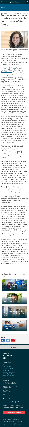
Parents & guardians (8, 374)
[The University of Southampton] (14, 2)
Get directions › (7, 394)
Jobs (20, 424)
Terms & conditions (8, 424)
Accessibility (12, 421)
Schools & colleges (8, 368)
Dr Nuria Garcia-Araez (8, 68)
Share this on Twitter (8, 340)
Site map (6, 421)
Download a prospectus (14, 412)
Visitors (5, 365)
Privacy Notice (20, 421)
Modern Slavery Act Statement (11, 423)
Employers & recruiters (9, 372)
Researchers (6, 370)
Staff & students (7, 366)
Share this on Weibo (13, 340)
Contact (16, 424)
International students (8, 375)
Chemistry (4, 7)
